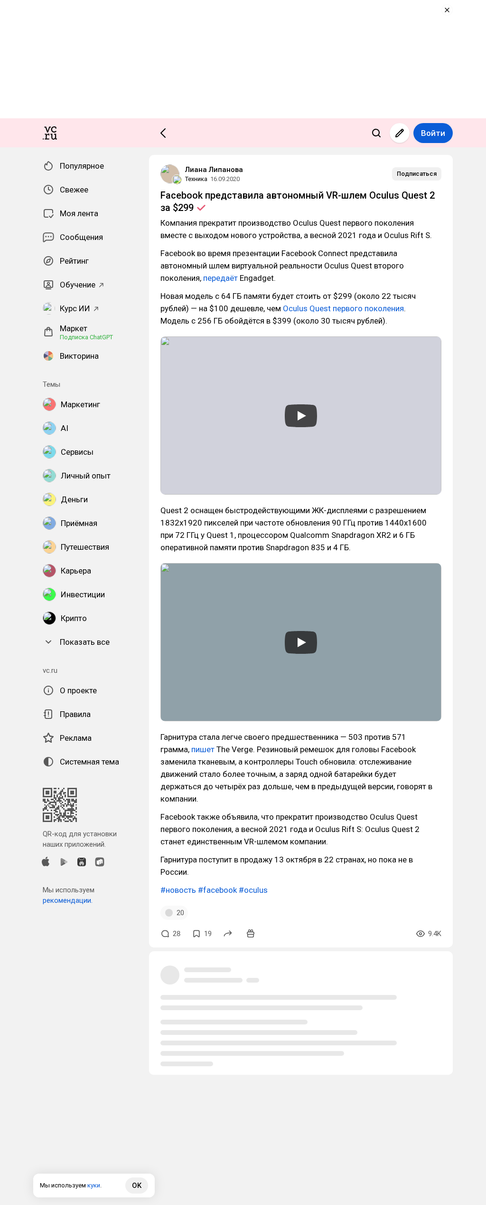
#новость (178, 890)
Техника (196, 178)
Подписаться (417, 173)
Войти (433, 133)
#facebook (217, 890)
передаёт (220, 278)
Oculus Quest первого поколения (343, 308)
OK (136, 1185)
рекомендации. (68, 900)
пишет (203, 749)
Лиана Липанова (214, 169)
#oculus (253, 890)
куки (93, 1185)
